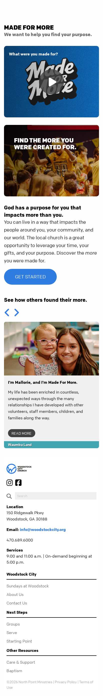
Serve (11, 632)
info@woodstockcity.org (43, 529)
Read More (22, 433)
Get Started (30, 277)
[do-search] (55, 496)
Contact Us (16, 602)
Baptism (14, 670)
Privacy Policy (66, 681)
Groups (13, 624)
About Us (15, 594)
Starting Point (19, 641)
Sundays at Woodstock (27, 585)
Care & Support (20, 662)
